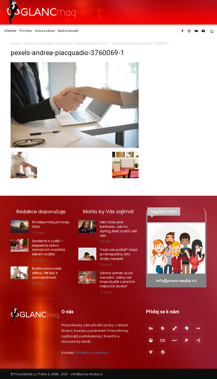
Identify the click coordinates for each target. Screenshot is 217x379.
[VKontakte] (196, 31)
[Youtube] (203, 31)
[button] (212, 31)
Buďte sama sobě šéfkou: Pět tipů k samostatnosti (46, 273)
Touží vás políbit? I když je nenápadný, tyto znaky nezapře (118, 254)
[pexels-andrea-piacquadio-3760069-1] (75, 146)
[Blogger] (162, 328)
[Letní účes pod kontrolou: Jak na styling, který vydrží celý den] (87, 226)
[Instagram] (189, 31)
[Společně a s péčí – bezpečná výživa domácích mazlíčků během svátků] (20, 245)
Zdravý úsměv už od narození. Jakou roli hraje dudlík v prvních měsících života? (117, 279)
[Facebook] (182, 31)
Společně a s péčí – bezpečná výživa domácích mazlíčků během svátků (48, 247)
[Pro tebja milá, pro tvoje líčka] (20, 226)
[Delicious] (174, 328)
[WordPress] (162, 352)
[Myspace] (174, 340)
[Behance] (150, 328)
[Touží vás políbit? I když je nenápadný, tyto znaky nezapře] (87, 254)
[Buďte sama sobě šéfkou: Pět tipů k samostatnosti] (20, 272)
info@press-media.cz (92, 352)
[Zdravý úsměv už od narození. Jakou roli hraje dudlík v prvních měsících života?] (87, 277)
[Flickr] (198, 328)
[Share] (198, 340)
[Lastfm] (162, 340)
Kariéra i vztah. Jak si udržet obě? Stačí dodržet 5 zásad (66, 43)
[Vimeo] (150, 352)
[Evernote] (186, 328)
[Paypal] (186, 340)
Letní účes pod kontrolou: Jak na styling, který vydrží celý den (118, 229)
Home (15, 43)
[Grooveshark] (150, 340)
